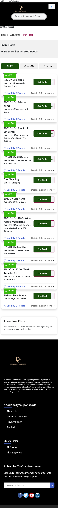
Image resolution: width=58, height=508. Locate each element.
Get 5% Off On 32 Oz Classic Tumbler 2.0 (17, 278)
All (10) (10, 66)
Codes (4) (29, 66)
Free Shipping (11, 179)
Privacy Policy (14, 421)
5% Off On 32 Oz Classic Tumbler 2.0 (17, 271)
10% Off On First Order (16, 247)
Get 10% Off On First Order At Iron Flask (16, 252)
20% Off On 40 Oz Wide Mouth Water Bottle (17, 220)
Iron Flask (28, 34)
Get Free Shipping (12, 183)
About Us (12, 411)
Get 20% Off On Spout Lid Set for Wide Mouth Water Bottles (16, 138)
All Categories (14, 452)
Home (4, 34)
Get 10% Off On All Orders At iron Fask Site (17, 161)
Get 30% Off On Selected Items (16, 110)
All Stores (15, 34)
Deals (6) (48, 66)
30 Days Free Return (15, 295)
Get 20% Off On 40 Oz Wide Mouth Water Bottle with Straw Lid (17, 228)
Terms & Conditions (17, 416)
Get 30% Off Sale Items (15, 202)
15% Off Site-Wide (14, 79)
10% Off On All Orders (16, 157)
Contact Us (13, 427)
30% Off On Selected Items (15, 104)
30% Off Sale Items (14, 198)
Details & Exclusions (41, 93)
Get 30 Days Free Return (15, 298)
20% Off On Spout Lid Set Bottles (16, 130)
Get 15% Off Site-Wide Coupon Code (14, 84)
